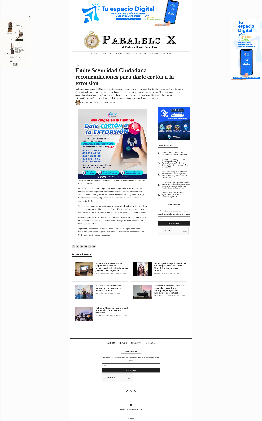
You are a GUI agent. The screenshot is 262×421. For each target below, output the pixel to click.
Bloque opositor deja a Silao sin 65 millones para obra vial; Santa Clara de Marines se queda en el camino (170, 267)
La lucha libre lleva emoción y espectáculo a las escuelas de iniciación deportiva (173, 195)
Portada (94, 53)
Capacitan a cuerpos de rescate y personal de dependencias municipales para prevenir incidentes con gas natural (169, 289)
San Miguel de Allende (133, 53)
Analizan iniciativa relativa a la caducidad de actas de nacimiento (174, 153)
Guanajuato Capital (151, 53)
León (169, 53)
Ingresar (152, 343)
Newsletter (174, 204)
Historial (123, 343)
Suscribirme (174, 223)
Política (103, 53)
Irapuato (119, 53)
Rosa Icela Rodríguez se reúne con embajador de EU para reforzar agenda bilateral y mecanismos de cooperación (174, 174)
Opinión (111, 53)
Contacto (111, 343)
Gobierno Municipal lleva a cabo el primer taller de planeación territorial (111, 310)
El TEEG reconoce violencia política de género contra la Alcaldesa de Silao (108, 288)
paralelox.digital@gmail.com (131, 409)
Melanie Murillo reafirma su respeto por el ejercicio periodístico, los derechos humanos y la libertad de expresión (111, 267)
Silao (163, 53)
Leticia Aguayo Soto (90, 102)
